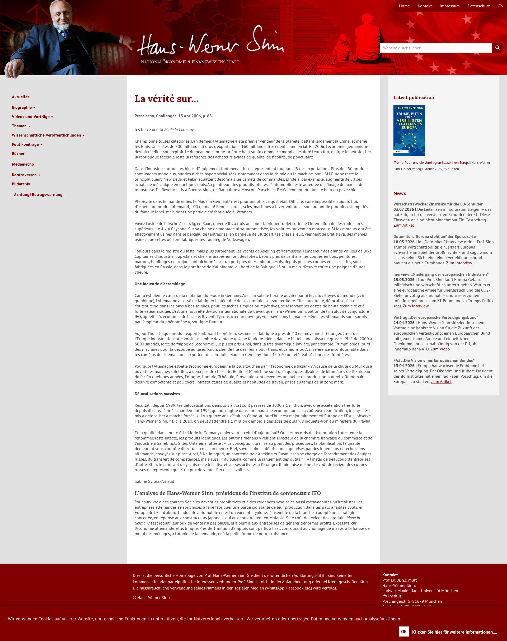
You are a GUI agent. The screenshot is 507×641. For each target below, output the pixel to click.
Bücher (18, 153)
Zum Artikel (403, 225)
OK (404, 631)
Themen (20, 125)
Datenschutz (479, 5)
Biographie (22, 107)
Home (404, 5)
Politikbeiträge (26, 144)
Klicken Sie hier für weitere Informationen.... (454, 632)
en (500, 5)
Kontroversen (25, 174)
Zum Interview (459, 262)
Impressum (450, 5)
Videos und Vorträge (31, 116)
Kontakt (425, 5)
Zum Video (440, 349)
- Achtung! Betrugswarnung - (38, 194)
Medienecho (23, 164)
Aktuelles (20, 96)
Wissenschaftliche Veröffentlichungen (47, 135)
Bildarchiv (21, 183)
